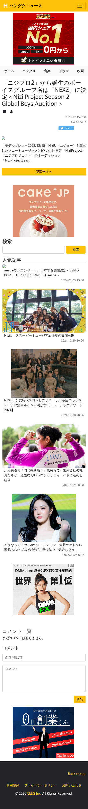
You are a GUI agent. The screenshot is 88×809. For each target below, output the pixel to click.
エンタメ (29, 71)
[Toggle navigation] (80, 6)
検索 (76, 249)
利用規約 (12, 785)
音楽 (47, 71)
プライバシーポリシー (40, 785)
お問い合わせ (72, 785)
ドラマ (64, 71)
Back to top (77, 773)
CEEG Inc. (34, 793)
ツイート (69, 127)
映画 (80, 71)
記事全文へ (44, 171)
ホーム (9, 71)
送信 (79, 699)
